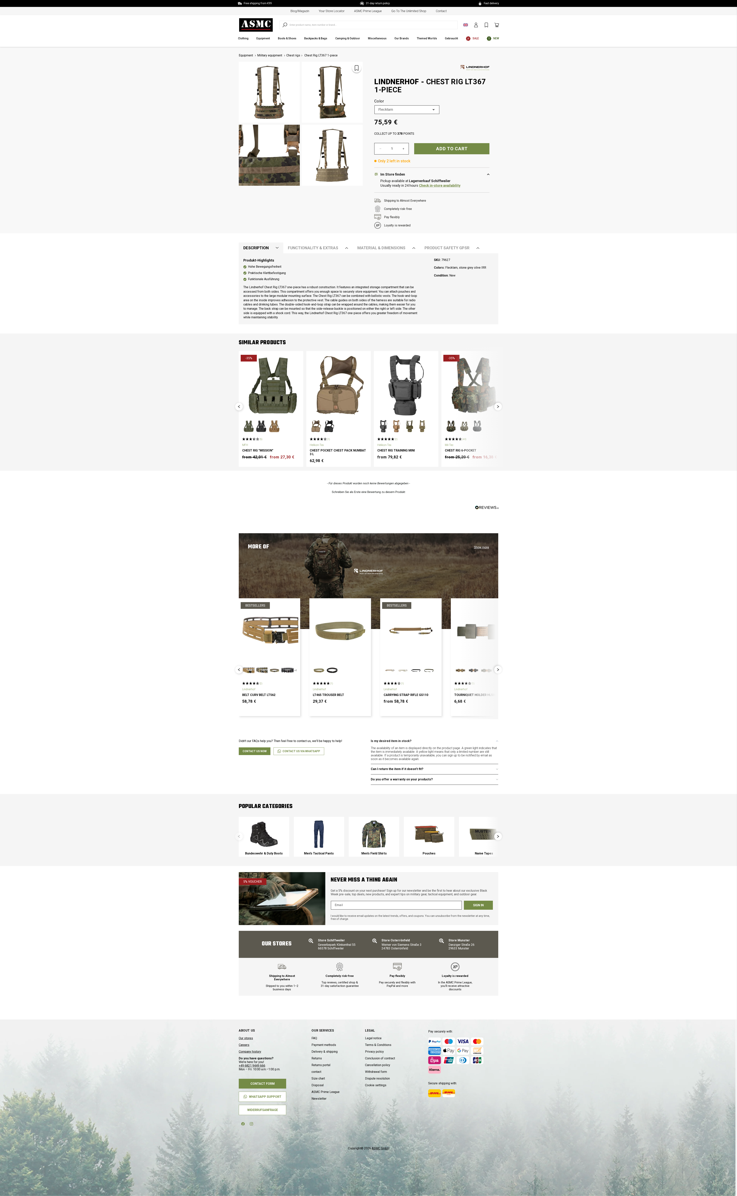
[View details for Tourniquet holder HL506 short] (481, 631)
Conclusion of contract (380, 1058)
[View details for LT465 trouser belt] (340, 631)
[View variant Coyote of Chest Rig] (274, 426)
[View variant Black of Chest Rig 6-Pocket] (477, 426)
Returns (316, 1058)
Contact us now (255, 751)
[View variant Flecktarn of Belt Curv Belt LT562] (261, 670)
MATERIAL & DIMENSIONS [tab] (381, 248)
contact (441, 11)
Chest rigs (293, 55)
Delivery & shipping (324, 1051)
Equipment (246, 55)
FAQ (314, 1038)
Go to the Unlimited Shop (408, 11)
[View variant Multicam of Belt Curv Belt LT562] (274, 670)
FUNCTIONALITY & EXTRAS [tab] (313, 248)
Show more (481, 547)
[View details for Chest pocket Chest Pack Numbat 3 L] (338, 385)
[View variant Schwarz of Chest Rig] (261, 426)
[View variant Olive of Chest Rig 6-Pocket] (464, 426)
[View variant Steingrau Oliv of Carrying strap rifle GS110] (429, 670)
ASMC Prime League (368, 11)
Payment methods (323, 1045)
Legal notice (373, 1038)
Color (379, 101)
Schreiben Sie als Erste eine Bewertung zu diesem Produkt (368, 492)
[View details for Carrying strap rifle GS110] (411, 631)
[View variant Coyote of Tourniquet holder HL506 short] (460, 670)
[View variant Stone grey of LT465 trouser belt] (319, 670)
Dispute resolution (377, 1078)
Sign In (478, 905)
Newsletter (318, 1098)
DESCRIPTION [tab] (256, 248)
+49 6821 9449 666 (252, 1065)
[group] (264, 837)
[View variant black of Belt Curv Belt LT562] (287, 670)
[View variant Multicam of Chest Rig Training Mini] (422, 426)
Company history (250, 1051)
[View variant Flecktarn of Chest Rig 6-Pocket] (451, 426)
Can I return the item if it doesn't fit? (397, 769)
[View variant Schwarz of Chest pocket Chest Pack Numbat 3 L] (329, 426)
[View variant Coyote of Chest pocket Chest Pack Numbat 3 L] (316, 426)
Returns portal (320, 1065)
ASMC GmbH (380, 1148)
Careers (244, 1045)
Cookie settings (375, 1085)
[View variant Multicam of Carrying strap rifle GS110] (403, 670)
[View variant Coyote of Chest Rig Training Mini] (396, 426)
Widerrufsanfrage (262, 1110)
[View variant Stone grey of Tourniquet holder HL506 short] (486, 670)
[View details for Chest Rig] (271, 385)
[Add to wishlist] (356, 68)
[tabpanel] (368, 289)
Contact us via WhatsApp (301, 751)
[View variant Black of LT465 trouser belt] (332, 670)
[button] (239, 406)
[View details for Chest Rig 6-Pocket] (473, 385)
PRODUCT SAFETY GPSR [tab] (447, 248)
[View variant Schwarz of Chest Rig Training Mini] (383, 426)
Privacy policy (374, 1051)
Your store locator (332, 11)
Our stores (246, 1038)
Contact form (262, 1083)
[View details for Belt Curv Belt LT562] (269, 631)
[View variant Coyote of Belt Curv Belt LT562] (248, 670)
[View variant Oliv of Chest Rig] (248, 426)
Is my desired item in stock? (391, 741)
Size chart (318, 1078)
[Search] (284, 25)
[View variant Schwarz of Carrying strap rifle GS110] (416, 670)
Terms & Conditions (378, 1045)
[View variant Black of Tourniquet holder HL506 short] (473, 670)
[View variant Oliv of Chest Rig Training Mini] (409, 426)
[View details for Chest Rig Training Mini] (406, 385)
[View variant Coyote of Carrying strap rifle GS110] (390, 670)
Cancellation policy (377, 1065)
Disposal (317, 1085)
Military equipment (269, 55)
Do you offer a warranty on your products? (402, 779)
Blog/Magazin (300, 11)
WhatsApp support (265, 1097)
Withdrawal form (376, 1072)
